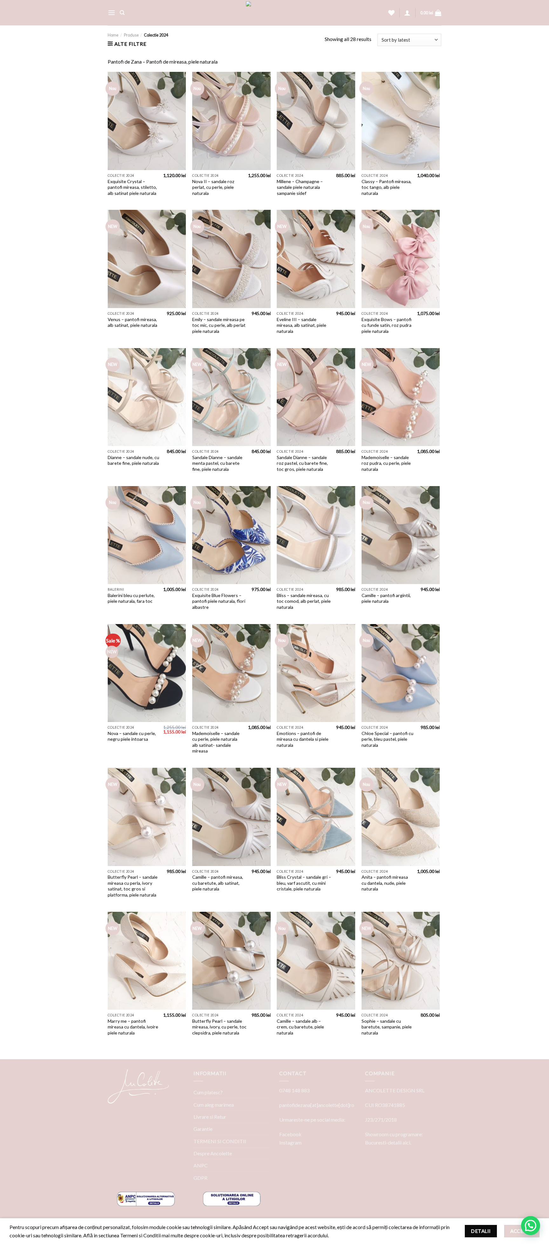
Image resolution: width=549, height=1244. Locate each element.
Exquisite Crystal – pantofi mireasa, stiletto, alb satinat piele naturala (132, 187)
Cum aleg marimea (213, 1105)
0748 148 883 (294, 1090)
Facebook (290, 1134)
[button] (530, 1225)
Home (113, 35)
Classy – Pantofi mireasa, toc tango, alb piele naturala (386, 187)
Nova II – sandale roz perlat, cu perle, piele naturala (213, 187)
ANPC (200, 1165)
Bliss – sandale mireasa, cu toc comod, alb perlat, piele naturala (304, 601)
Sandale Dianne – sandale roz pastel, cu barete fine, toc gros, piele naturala (302, 463)
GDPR (200, 1178)
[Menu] (111, 13)
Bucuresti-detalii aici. (388, 1142)
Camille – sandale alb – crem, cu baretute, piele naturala (300, 1026)
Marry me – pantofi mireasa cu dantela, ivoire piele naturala (133, 1026)
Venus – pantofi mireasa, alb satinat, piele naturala (132, 322)
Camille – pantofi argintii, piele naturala (386, 598)
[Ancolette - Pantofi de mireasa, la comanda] (274, 12)
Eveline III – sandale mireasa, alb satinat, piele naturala (301, 325)
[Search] (122, 13)
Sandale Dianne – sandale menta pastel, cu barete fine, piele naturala (217, 463)
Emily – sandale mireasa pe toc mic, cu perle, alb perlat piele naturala (219, 325)
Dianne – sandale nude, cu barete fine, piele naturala (133, 460)
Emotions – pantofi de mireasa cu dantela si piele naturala (303, 739)
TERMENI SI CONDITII (219, 1141)
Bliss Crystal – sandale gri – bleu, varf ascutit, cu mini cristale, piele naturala (304, 882)
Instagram (290, 1142)
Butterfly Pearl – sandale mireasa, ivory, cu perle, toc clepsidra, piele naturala (219, 1026)
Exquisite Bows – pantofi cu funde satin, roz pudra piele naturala (386, 325)
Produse (131, 35)
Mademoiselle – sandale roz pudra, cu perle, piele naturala (386, 463)
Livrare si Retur (209, 1117)
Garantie (203, 1129)
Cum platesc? (208, 1092)
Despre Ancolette (212, 1153)
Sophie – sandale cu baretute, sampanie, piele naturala (387, 1026)
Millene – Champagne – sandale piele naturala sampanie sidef (300, 187)
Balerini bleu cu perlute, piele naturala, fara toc (131, 598)
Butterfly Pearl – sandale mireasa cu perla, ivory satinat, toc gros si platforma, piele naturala (133, 885)
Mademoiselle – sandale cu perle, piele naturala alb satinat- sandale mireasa (216, 742)
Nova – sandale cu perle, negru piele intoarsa (132, 736)
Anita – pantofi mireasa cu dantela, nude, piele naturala (385, 882)
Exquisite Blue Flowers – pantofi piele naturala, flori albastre (218, 601)
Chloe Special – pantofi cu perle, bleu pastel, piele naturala (387, 739)
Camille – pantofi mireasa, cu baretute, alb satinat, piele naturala (217, 882)
